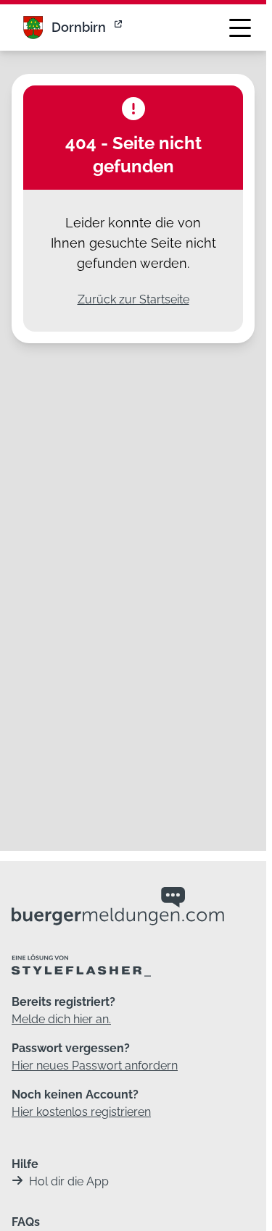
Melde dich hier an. (61, 1019)
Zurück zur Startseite (133, 299)
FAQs (26, 1222)
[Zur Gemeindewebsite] (120, 27)
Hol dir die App (69, 1181)
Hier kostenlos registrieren (81, 1112)
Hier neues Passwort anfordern (95, 1065)
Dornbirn (78, 27)
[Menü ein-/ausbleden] (240, 27)
